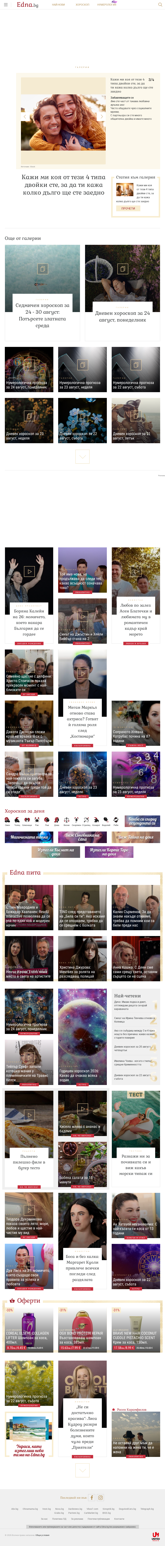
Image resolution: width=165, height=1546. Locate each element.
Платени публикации (99, 1518)
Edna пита (25, 872)
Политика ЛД (59, 1518)
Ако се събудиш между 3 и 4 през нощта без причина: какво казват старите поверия (134, 1034)
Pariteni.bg (74, 1512)
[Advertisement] (82, 509)
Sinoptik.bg (108, 1508)
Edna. (28, 5)
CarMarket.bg (91, 1512)
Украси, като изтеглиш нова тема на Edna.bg (29, 1450)
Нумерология (106, 4)
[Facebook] (91, 1497)
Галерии (82, 67)
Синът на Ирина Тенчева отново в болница (134, 1019)
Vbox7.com (92, 1508)
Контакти (119, 1518)
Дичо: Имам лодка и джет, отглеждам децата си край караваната (130, 1005)
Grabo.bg (59, 1512)
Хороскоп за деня (25, 811)
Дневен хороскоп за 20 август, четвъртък (132, 1048)
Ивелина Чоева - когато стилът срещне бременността (133, 1062)
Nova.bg (59, 1508)
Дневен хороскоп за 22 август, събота (132, 1076)
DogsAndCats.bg (127, 1508)
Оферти (28, 1300)
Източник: (25, 166)
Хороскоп (82, 4)
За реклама (77, 1518)
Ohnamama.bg (30, 1508)
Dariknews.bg (75, 1508)
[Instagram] (100, 1497)
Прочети (128, 208)
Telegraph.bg (147, 1508)
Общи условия (42, 1535)
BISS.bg (106, 1512)
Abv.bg (14, 1508)
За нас (44, 1518)
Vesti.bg (46, 1508)
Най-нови (58, 4)
